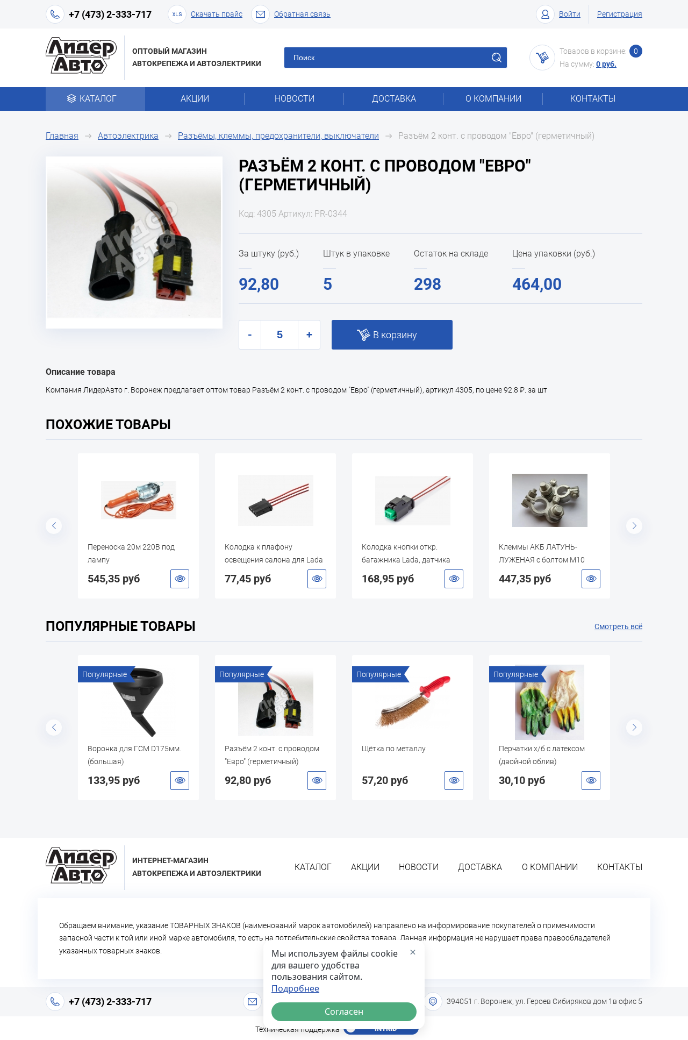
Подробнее (295, 988)
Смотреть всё (618, 626)
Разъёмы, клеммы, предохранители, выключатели (278, 136)
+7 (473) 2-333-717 (110, 14)
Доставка (394, 99)
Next (634, 526)
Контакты (592, 99)
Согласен (344, 1011)
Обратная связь (302, 14)
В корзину (395, 334)
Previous (54, 526)
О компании (493, 99)
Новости (294, 99)
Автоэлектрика (128, 136)
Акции (195, 99)
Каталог (98, 99)
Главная (62, 136)
